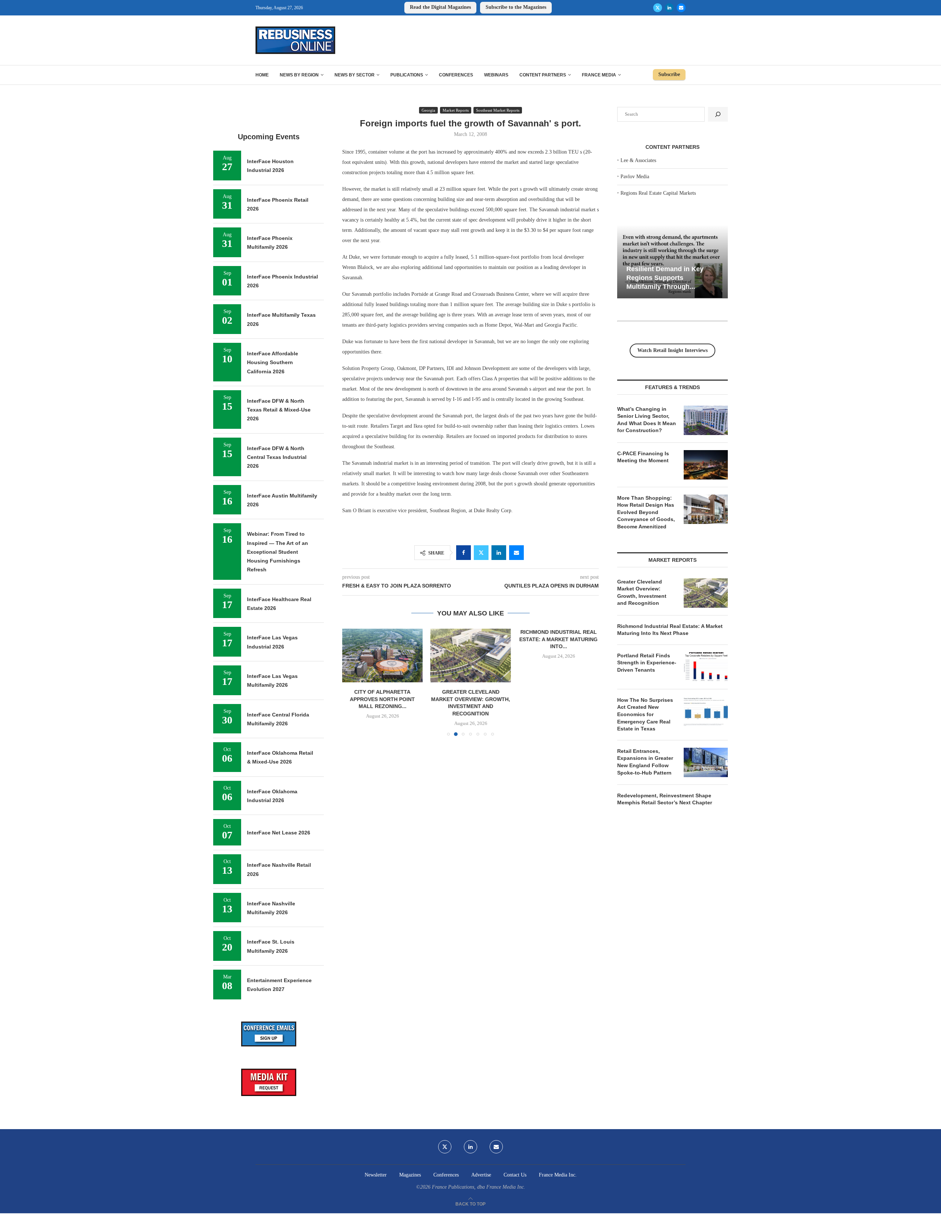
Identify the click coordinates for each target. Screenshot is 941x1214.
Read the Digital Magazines (440, 7)
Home (262, 75)
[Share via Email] (516, 552)
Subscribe (669, 74)
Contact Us (515, 1175)
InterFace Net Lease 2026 (278, 833)
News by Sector (354, 75)
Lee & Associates (638, 160)
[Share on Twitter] (481, 552)
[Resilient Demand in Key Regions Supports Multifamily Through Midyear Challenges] (672, 262)
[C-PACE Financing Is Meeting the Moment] (706, 465)
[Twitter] (657, 7)
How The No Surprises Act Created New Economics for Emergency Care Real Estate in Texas (645, 714)
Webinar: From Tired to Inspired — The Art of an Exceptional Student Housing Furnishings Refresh (277, 551)
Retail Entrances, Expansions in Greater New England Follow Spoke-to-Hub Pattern (645, 762)
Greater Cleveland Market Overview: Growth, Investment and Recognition (641, 592)
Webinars (496, 75)
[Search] (718, 114)
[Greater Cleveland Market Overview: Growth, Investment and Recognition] (470, 655)
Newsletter (376, 1175)
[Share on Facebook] (463, 552)
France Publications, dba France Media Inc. (478, 1187)
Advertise (481, 1175)
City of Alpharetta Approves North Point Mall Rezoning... (382, 699)
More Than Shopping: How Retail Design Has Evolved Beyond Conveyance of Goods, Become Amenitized (646, 512)
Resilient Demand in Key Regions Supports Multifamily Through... (665, 277)
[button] (352, 682)
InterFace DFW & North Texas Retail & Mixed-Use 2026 (279, 410)
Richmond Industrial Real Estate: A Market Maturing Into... (558, 639)
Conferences (456, 75)
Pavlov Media (634, 176)
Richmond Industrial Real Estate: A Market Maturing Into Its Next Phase (670, 629)
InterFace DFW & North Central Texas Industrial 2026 (277, 457)
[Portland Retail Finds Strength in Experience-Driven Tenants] (706, 667)
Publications (406, 75)
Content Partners (542, 75)
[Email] (681, 7)
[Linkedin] (669, 7)
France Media (599, 75)
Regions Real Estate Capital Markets (658, 193)
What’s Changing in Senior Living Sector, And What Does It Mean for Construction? (646, 420)
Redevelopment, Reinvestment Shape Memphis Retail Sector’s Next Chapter (664, 799)
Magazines (410, 1175)
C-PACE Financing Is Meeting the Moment (643, 457)
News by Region (299, 75)
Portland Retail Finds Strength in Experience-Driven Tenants (646, 663)
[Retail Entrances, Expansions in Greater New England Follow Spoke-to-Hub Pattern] (706, 762)
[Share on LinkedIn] (498, 552)
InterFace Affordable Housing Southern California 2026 (272, 362)
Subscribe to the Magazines (516, 7)
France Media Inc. (558, 1175)
